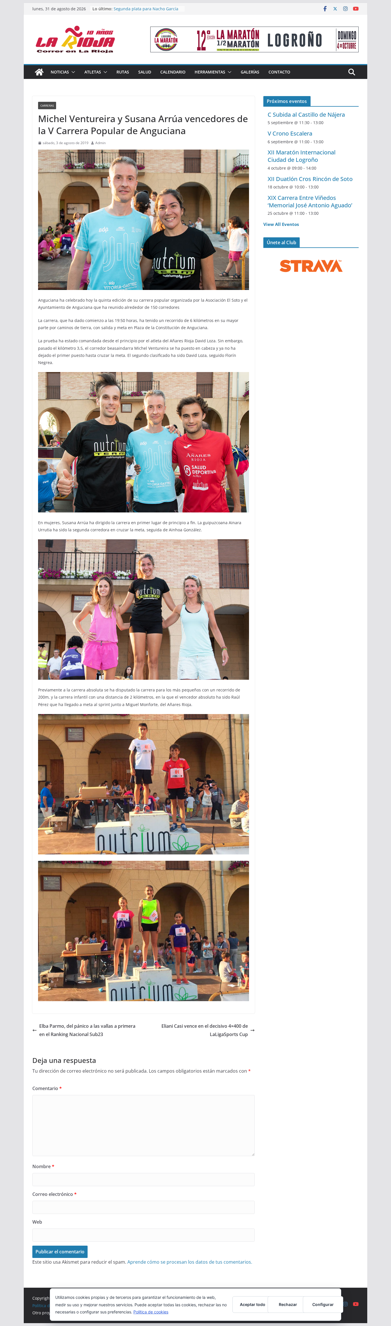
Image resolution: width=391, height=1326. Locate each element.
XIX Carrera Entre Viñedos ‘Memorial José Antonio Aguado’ (310, 201)
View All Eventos (281, 224)
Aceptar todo (252, 1304)
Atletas (92, 72)
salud (144, 72)
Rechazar (288, 1304)
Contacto (279, 72)
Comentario (47, 1088)
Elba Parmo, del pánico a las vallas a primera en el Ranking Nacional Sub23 (87, 1030)
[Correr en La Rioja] (39, 72)
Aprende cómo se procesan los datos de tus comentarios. (189, 1262)
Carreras (47, 106)
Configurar (323, 1304)
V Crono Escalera (290, 133)
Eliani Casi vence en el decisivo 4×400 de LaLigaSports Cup (204, 1030)
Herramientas (210, 72)
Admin (100, 142)
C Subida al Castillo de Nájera (306, 114)
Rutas (122, 72)
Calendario (172, 72)
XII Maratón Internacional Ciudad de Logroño (301, 156)
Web (37, 1222)
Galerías (250, 72)
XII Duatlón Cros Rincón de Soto (310, 179)
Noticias (60, 72)
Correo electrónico (54, 1194)
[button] (72, 72)
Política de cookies (150, 1311)
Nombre (43, 1166)
